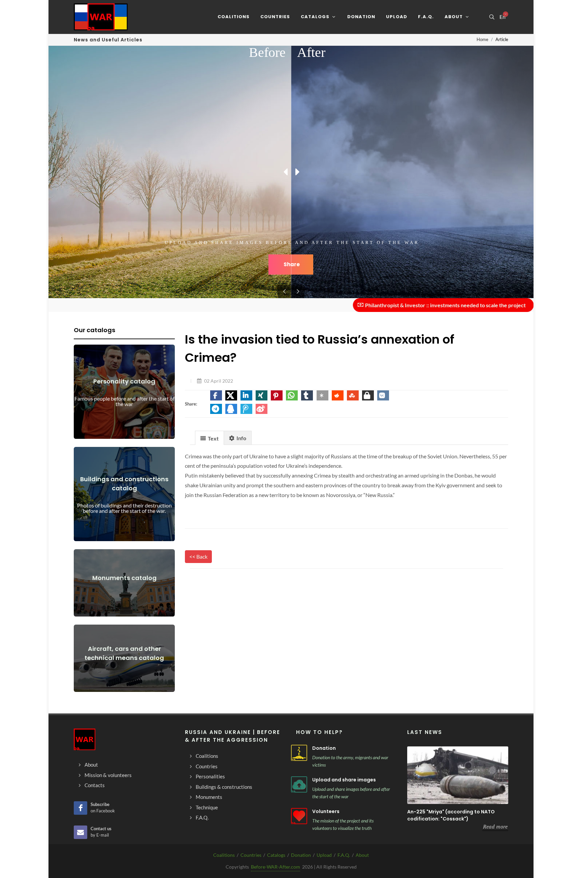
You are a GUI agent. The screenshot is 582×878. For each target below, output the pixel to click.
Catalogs (276, 855)
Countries (250, 855)
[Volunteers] (299, 816)
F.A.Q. (343, 855)
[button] (216, 395)
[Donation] (299, 753)
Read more (495, 826)
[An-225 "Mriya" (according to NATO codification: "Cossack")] (457, 775)
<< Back (198, 556)
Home (482, 39)
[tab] (209, 438)
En (502, 17)
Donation (324, 748)
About (362, 855)
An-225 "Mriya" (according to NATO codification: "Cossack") (451, 815)
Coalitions (224, 855)
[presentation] (209, 438)
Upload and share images (344, 779)
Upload (324, 855)
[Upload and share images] (299, 784)
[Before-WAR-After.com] (101, 16)
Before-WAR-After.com (275, 867)
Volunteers (326, 811)
